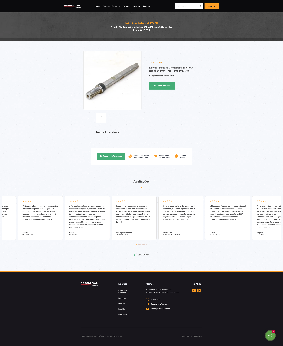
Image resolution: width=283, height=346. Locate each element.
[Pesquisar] (200, 6)
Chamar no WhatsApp (160, 304)
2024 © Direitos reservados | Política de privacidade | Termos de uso (101, 336)
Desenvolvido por (192, 336)
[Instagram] (194, 290)
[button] (156, 62)
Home (97, 6)
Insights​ (146, 6)
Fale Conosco (123, 314)
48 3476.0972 (156, 299)
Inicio (127, 23)
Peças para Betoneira (111, 6)
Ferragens (126, 6)
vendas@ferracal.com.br (160, 309)
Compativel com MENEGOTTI (144, 23)
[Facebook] (199, 290)
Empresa (136, 6)
